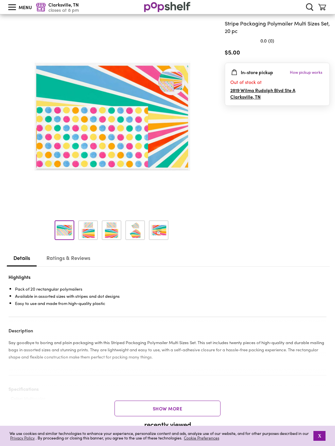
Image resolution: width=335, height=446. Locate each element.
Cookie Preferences (201, 438)
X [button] (319, 435)
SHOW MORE (168, 408)
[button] (324, 53)
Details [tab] (21, 258)
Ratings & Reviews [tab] (68, 258)
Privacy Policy (22, 438)
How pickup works (306, 72)
